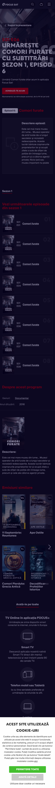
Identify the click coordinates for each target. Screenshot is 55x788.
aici (36, 761)
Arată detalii (28, 777)
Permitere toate (27, 769)
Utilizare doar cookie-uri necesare (27, 783)
